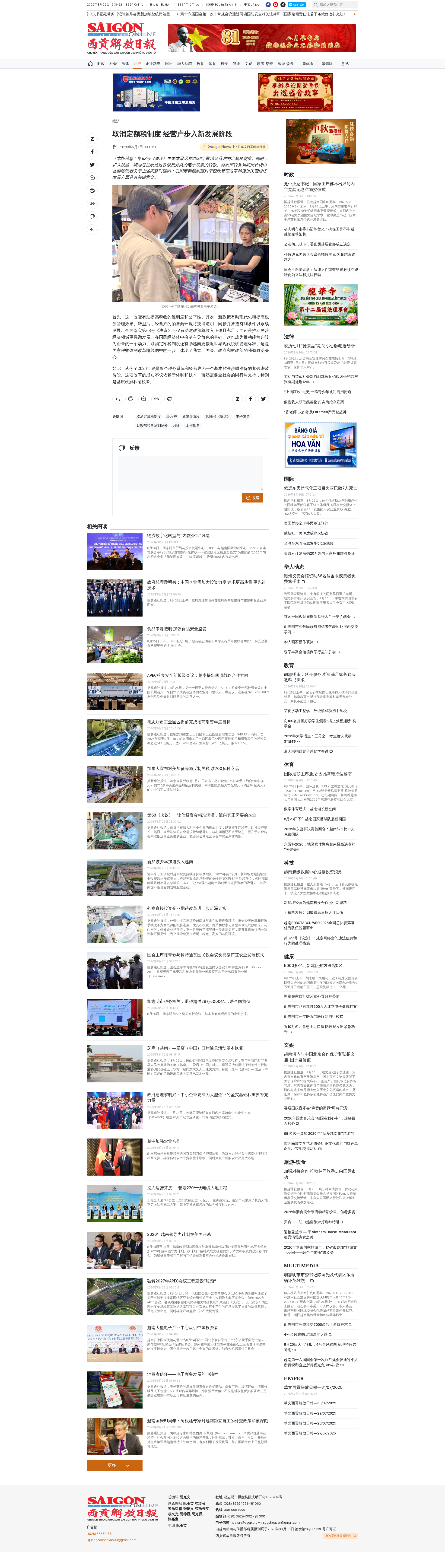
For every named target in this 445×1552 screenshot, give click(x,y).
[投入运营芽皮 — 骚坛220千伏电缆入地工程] (115, 1203)
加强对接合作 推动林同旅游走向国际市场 (320, 1174)
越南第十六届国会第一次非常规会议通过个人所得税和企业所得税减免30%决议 (321, 1362)
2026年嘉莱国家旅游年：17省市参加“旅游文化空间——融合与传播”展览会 (320, 1250)
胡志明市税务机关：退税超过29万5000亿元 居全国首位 (199, 1001)
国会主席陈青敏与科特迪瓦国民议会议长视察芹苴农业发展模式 (205, 954)
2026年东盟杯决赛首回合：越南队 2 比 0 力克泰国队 (319, 831)
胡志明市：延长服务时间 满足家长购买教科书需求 (320, 677)
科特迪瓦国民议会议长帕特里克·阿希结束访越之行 (319, 257)
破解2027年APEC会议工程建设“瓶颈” (181, 1280)
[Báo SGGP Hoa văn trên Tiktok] (283, 4)
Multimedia (301, 1266)
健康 (236, 63)
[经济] (92, 229)
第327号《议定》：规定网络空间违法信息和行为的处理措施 (320, 940)
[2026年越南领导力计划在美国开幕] (115, 1250)
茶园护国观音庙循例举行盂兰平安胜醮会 (317, 616)
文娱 (248, 63)
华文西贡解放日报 (121, 37)
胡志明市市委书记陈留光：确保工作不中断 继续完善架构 (319, 231)
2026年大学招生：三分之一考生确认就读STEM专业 (318, 738)
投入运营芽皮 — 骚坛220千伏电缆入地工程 (187, 1187)
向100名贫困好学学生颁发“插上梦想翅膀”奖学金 (320, 723)
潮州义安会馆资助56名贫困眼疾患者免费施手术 (320, 578)
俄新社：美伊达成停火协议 (306, 533)
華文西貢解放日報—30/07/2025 (310, 1403)
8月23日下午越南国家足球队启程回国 (315, 819)
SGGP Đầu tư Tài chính (221, 4)
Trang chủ (90, 63)
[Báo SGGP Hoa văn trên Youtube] (275, 4)
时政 (101, 63)
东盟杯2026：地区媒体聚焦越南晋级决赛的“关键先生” (319, 847)
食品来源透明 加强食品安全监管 (177, 628)
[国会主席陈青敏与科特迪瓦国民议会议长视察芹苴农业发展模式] (115, 970)
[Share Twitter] (92, 164)
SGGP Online (134, 4)
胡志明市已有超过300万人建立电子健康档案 (320, 1006)
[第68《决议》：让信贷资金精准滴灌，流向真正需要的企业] (115, 830)
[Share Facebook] (92, 151)
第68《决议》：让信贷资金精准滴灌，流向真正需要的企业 (201, 815)
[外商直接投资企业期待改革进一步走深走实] (115, 924)
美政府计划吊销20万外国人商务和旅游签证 (319, 553)
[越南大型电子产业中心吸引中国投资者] (115, 1343)
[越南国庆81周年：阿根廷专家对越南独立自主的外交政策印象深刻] (115, 1436)
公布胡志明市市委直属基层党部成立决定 (317, 244)
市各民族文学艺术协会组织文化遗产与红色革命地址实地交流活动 (321, 1146)
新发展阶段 (191, 416)
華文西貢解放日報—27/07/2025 (310, 1433)
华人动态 (184, 63)
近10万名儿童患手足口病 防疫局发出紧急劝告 (319, 1029)
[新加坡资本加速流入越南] (115, 877)
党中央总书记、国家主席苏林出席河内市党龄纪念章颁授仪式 (319, 186)
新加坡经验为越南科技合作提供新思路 (315, 902)
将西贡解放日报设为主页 (341, 1535)
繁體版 (327, 63)
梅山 (176, 426)
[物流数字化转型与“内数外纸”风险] (115, 551)
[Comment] (92, 216)
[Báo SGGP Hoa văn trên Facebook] (268, 4)
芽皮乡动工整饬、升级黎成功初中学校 (315, 711)
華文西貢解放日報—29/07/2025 (310, 1413)
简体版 (307, 63)
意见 (345, 63)
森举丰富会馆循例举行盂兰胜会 (310, 652)
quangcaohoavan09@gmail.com (112, 1540)
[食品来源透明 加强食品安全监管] (115, 644)
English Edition (160, 4)
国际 (168, 63)
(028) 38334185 (100, 1534)
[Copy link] (92, 203)
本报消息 (193, 426)
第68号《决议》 (217, 416)
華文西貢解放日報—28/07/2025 (310, 1423)
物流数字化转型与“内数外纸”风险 (178, 535)
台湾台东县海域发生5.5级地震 (309, 543)
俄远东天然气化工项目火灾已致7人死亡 (320, 488)
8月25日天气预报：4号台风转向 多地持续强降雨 (320, 1347)
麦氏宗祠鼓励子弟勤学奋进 (306, 751)
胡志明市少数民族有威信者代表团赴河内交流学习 (321, 629)
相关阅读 (97, 527)
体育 (212, 63)
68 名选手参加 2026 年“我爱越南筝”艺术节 (319, 1133)
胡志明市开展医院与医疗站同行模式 (313, 1016)
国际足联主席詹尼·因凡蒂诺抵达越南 (318, 773)
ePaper (294, 1378)
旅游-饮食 (286, 63)
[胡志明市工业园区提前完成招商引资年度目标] (115, 737)
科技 (224, 63)
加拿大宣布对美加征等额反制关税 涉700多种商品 (193, 768)
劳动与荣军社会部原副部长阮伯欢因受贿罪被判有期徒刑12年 (321, 379)
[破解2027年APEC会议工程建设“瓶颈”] (115, 1296)
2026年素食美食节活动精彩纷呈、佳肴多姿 (319, 1212)
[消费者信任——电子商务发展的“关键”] (115, 1390)
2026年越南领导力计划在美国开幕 (179, 1234)
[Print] (92, 190)
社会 (113, 63)
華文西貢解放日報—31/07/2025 (313, 1387)
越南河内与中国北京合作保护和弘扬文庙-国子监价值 (319, 1057)
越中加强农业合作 (164, 1141)
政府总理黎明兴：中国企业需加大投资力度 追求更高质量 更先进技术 (206, 585)
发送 (255, 498)
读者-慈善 (265, 63)
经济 (137, 63)
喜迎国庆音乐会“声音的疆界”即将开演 (315, 1108)
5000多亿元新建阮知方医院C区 (313, 965)
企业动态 (153, 63)
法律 (125, 63)
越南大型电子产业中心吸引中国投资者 (182, 1327)
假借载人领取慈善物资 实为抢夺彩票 (314, 402)
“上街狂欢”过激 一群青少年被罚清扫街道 (317, 392)
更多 (112, 1465)
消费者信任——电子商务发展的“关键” (182, 1374)
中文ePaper (252, 4)
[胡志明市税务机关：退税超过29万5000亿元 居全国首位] (115, 1017)
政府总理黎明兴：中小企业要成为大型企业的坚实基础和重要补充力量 (207, 1097)
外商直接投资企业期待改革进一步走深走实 (186, 908)
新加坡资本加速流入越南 (170, 861)
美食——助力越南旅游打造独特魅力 (313, 1222)
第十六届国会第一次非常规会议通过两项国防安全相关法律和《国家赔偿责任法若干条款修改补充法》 (189, 14)
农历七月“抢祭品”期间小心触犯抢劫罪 (319, 345)
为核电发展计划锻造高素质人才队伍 (313, 912)
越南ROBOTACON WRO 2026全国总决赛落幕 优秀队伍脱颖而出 (319, 925)
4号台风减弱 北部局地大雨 (306, 1334)
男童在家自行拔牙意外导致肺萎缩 (312, 996)
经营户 (171, 416)
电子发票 (243, 416)
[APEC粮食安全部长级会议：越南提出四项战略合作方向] (115, 691)
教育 (200, 63)
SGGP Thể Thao (188, 4)
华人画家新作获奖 (299, 642)
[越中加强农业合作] (115, 1157)
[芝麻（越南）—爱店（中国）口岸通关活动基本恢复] (115, 1063)
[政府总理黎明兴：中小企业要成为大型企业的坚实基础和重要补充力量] (115, 1110)
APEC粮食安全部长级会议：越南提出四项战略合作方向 (197, 675)
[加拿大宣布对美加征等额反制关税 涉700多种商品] (115, 784)
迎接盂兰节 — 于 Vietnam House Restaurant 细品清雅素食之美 (320, 1234)
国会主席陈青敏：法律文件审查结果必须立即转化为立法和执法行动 (321, 272)
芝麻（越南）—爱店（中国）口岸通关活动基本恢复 (195, 1048)
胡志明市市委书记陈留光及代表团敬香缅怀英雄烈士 (319, 1277)
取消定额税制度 (149, 416)
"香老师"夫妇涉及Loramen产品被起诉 (315, 412)
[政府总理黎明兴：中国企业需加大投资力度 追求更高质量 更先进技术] (115, 598)
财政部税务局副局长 (152, 426)
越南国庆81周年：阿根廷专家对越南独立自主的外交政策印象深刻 (207, 1420)
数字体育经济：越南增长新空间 (310, 809)
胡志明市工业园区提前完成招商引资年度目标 (189, 721)
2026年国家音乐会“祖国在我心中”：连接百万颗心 (319, 1121)
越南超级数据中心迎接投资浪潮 (313, 871)
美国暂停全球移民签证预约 (306, 523)
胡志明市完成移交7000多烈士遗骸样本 (315, 14)
